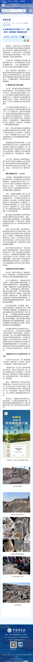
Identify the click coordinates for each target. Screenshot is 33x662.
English (10, 1)
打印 (20, 37)
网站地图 (22, 1)
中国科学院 (3, 1)
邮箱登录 (5, 2)
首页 (13, 23)
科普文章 (25, 23)
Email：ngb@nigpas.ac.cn (16, 639)
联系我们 (16, 1)
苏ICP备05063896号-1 (16, 659)
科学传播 (19, 23)
